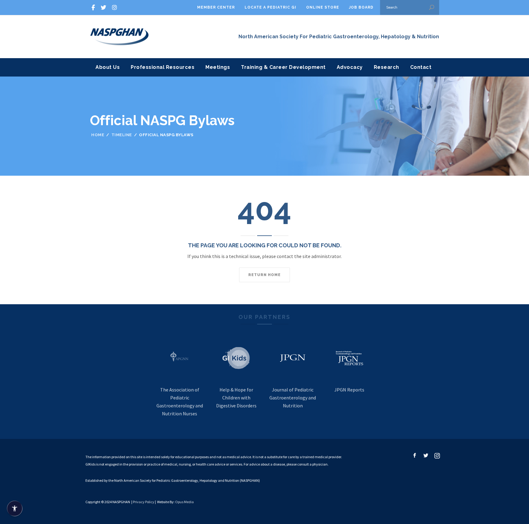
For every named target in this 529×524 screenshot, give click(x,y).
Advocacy (350, 67)
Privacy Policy (143, 502)
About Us (108, 67)
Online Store (322, 7)
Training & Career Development (283, 67)
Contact (421, 67)
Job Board (361, 7)
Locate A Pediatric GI (270, 7)
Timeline (121, 135)
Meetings (217, 67)
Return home (264, 275)
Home (97, 135)
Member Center (216, 7)
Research (386, 67)
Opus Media (184, 502)
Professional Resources (162, 67)
